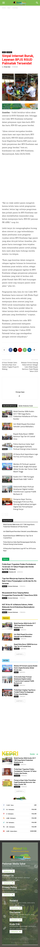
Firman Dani (7, 67)
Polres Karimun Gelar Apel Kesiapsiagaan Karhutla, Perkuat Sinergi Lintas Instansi (25, 446)
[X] (15, 350)
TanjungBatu (9, 754)
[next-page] (6, 514)
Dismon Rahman (13, 586)
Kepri (8, 8)
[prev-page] (3, 514)
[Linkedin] (29, 350)
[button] (3, 3)
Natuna (5, 559)
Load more (19, 654)
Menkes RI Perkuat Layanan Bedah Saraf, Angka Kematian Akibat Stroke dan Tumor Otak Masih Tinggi (25, 468)
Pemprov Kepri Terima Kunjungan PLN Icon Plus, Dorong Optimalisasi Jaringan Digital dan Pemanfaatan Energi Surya (24, 504)
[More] (34, 350)
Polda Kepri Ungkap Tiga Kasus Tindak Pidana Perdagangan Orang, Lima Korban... (24, 692)
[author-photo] (20, 389)
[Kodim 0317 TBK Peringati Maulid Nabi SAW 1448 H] (7, 479)
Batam (4, 469)
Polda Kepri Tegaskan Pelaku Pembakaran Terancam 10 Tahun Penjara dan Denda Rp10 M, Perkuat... (19, 566)
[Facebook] (11, 350)
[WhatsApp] (25, 350)
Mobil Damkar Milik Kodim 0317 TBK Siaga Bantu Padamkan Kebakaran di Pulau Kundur (25, 415)
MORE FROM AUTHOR (26, 406)
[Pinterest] (20, 350)
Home (4, 8)
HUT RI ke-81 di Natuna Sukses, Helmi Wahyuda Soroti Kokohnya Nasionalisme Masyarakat (18, 607)
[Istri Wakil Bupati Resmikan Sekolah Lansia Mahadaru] (7, 426)
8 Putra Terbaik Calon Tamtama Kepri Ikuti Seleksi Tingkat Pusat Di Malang (10, 365)
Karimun (5, 416)
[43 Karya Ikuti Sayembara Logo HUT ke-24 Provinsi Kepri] (7, 456)
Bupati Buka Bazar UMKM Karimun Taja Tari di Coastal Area (24, 436)
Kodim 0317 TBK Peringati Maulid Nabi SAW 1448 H (23, 478)
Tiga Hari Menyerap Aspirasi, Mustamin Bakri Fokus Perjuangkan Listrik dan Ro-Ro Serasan (19, 580)
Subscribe (33, 831)
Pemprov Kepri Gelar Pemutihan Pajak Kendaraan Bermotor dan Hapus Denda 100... (25, 782)
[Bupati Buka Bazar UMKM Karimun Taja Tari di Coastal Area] (7, 436)
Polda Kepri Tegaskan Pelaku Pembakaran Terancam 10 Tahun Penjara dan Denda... (25, 771)
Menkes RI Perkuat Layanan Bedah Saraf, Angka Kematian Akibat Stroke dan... (25, 668)
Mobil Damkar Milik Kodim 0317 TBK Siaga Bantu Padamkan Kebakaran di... (25, 625)
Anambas (15, 8)
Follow (34, 809)
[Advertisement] (20, 30)
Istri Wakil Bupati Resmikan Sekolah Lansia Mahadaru (24, 425)
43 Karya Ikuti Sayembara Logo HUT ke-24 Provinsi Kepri (25, 455)
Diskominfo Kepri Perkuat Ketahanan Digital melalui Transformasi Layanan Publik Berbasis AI (24, 490)
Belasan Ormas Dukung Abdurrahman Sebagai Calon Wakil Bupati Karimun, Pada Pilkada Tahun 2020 (29, 366)
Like (35, 805)
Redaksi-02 (12, 572)
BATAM (5, 660)
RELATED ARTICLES (9, 406)
